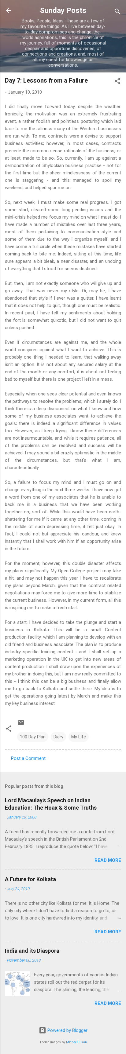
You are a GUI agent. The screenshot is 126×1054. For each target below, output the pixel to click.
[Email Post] (20, 724)
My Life (78, 737)
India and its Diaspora (32, 950)
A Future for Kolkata (30, 879)
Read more (107, 860)
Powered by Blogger (66, 1030)
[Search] (117, 12)
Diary (58, 737)
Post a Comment (28, 758)
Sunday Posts (63, 10)
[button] (117, 82)
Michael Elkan (76, 1042)
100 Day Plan (33, 737)
